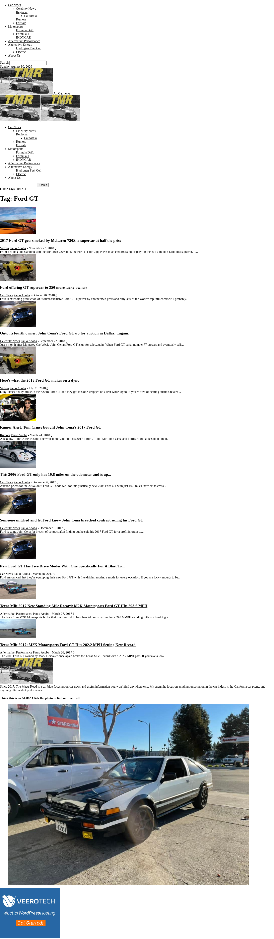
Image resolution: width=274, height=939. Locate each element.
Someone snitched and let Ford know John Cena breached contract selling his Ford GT (71, 520)
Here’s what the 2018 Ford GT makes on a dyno (39, 380)
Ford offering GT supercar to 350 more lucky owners (43, 287)
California (30, 15)
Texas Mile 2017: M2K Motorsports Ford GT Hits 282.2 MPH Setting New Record (68, 645)
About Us (14, 55)
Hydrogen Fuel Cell (28, 48)
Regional (21, 12)
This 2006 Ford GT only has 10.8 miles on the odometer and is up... (55, 474)
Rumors (21, 19)
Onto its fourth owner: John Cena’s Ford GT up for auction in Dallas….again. (64, 333)
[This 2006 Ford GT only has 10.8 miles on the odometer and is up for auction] (18, 466)
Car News (14, 5)
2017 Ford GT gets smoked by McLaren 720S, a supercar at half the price (60, 240)
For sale (21, 23)
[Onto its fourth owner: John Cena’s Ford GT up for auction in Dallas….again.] (18, 325)
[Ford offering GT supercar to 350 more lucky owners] (18, 279)
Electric (21, 52)
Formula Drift (24, 30)
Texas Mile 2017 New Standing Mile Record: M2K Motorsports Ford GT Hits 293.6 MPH (73, 606)
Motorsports (15, 26)
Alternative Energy (20, 44)
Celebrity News (26, 8)
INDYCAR (23, 37)
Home (4, 188)
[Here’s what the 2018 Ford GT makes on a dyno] (18, 372)
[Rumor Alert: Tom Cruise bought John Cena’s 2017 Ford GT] (18, 419)
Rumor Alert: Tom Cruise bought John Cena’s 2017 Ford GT (50, 427)
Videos (4, 248)
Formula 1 (22, 34)
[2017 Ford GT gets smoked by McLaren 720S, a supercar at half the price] (18, 232)
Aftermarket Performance (24, 41)
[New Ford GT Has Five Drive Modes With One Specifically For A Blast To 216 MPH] (18, 558)
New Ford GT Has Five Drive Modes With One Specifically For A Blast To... (62, 566)
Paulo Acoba (18, 248)
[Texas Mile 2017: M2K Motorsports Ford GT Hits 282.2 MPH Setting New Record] (18, 637)
